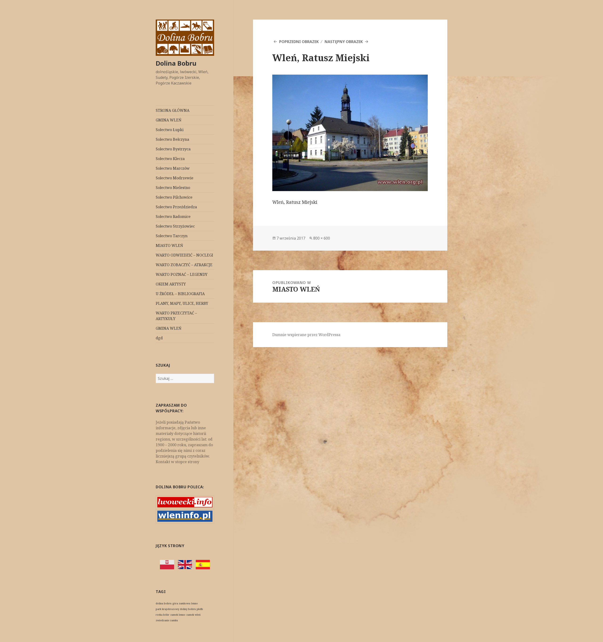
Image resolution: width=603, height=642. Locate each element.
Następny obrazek (344, 41)
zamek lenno (177, 614)
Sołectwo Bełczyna (172, 139)
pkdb (200, 609)
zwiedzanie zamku (167, 620)
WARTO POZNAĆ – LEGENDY (182, 274)
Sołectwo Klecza (170, 158)
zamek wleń (193, 614)
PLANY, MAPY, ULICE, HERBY (182, 303)
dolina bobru (163, 603)
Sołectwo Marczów (173, 168)
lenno (194, 603)
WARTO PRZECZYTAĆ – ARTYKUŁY (176, 315)
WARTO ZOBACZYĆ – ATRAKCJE (184, 264)
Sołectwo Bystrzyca (173, 149)
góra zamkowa (181, 603)
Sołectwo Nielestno (173, 187)
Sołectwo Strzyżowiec (175, 226)
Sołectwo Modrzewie (174, 178)
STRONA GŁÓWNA (172, 110)
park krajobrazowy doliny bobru (176, 609)
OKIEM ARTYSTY (171, 284)
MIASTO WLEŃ (169, 245)
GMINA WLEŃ (168, 120)
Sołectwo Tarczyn (171, 235)
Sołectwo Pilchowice (174, 197)
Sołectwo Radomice (173, 216)
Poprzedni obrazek (299, 41)
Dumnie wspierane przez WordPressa (306, 334)
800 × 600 (321, 238)
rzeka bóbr (162, 614)
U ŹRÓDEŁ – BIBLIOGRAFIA (180, 293)
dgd (159, 338)
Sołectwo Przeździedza (176, 206)
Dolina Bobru (176, 63)
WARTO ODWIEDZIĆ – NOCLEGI (184, 255)
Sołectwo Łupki (169, 129)
